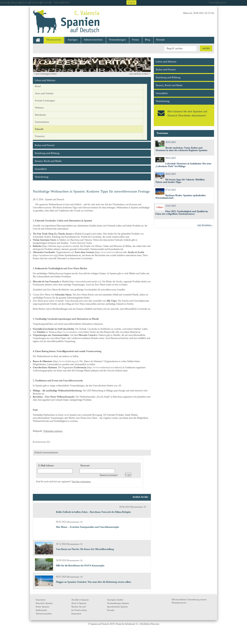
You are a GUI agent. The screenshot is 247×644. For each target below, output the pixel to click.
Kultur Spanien (42, 606)
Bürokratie (40, 114)
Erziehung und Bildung (47, 153)
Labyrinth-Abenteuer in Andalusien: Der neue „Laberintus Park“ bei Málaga (183, 164)
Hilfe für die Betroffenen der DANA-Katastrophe (80, 565)
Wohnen (39, 107)
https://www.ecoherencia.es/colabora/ (104, 367)
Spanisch (222, 2)
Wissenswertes (54, 39)
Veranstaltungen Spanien (118, 603)
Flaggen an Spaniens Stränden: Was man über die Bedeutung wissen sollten (93, 582)
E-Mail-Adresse (46, 465)
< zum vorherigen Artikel (45, 73)
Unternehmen (42, 121)
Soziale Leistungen (45, 100)
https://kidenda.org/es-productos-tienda (60, 246)
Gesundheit (41, 168)
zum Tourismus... (205, 225)
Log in (131, 2)
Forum (135, 39)
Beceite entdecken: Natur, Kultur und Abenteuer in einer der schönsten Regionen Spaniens (181, 149)
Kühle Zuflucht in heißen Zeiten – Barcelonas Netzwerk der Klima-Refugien (93, 512)
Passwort (85, 465)
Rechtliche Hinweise (149, 624)
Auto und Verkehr (44, 93)
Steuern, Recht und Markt (48, 161)
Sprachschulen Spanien (117, 606)
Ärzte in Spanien (78, 603)
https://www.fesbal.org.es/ (66, 361)
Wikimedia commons (53, 431)
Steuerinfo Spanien (44, 603)
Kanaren (45, 2)
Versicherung (41, 176)
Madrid (66, 2)
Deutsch (212, 2)
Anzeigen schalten (115, 600)
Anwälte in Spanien (80, 600)
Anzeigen (73, 39)
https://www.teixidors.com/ (70, 332)
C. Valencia (56, 2)
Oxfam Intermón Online (81, 243)
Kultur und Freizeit (45, 145)
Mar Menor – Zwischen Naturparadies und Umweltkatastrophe (87, 527)
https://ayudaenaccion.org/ (45, 255)
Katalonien (35, 2)
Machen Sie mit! (78, 606)
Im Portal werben (79, 610)
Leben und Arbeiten (45, 80)
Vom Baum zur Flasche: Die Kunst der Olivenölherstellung (85, 549)
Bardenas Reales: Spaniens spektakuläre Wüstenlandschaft (180, 196)
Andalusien (14, 2)
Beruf (38, 86)
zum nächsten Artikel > (139, 73)
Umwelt (39, 129)
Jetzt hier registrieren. (81, 481)
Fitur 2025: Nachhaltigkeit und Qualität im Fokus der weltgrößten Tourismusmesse (181, 212)
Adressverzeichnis (93, 39)
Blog (147, 39)
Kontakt (160, 39)
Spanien (3, 2)
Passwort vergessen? (109, 475)
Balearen (25, 2)
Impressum (41, 600)
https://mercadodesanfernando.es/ (85, 281)
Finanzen (40, 136)
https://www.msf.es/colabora (109, 252)
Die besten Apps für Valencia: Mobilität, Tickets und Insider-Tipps (180, 180)
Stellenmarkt (41, 610)
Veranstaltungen (117, 39)
